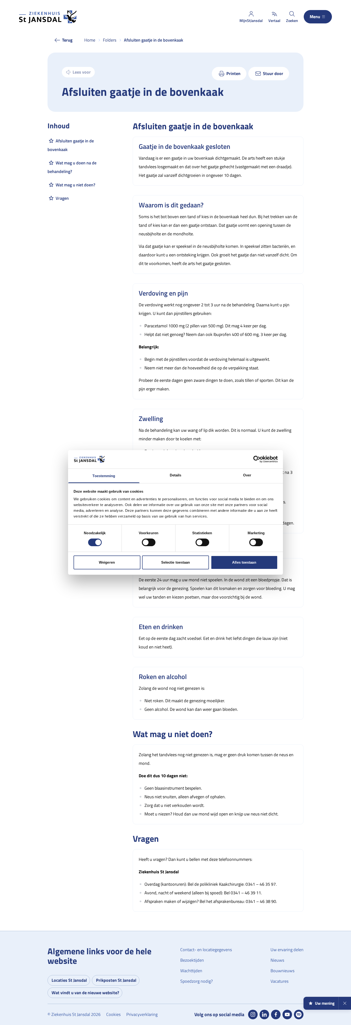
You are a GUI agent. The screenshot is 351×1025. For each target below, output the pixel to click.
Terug (67, 40)
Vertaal (274, 20)
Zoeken (292, 20)
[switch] (148, 542)
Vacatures (279, 981)
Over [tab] (247, 475)
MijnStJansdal (251, 20)
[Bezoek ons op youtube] (287, 1014)
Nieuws (277, 960)
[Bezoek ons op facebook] (276, 1014)
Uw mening (325, 1003)
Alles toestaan (244, 562)
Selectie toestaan (175, 562)
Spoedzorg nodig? (196, 981)
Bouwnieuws (282, 970)
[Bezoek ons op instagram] (253, 1014)
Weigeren (107, 562)
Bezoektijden (192, 960)
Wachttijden (191, 970)
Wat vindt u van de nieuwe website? (85, 992)
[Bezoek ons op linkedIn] (264, 1014)
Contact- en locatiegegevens (206, 949)
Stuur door (273, 73)
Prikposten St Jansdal (116, 980)
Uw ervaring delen (287, 949)
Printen (233, 73)
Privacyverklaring (142, 1014)
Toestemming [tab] (103, 476)
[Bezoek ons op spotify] (298, 1014)
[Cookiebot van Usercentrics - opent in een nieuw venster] (257, 459)
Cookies (113, 1014)
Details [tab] (175, 475)
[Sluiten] (344, 1003)
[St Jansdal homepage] (47, 16)
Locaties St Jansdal (69, 980)
